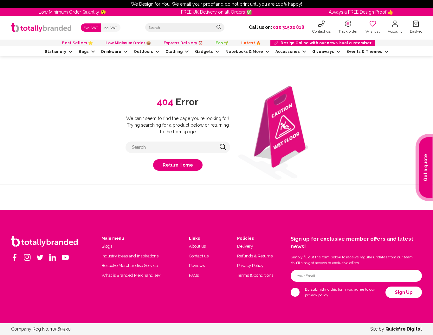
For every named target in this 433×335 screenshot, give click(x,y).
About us (197, 246)
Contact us (199, 256)
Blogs (106, 246)
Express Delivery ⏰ (183, 43)
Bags (84, 51)
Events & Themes (364, 51)
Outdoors (143, 51)
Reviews (197, 265)
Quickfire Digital (403, 329)
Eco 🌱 (222, 43)
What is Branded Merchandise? (130, 275)
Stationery (55, 51)
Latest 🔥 (251, 43)
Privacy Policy (250, 265)
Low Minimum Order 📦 (128, 43)
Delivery (245, 246)
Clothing (174, 51)
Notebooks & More (244, 51)
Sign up (403, 292)
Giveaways (323, 51)
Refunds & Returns (255, 256)
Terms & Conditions (255, 275)
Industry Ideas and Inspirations (129, 256)
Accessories (287, 51)
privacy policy (316, 295)
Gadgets (204, 51)
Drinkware (111, 51)
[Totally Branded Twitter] (39, 257)
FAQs (194, 275)
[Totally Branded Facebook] (14, 257)
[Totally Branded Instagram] (27, 257)
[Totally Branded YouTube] (65, 257)
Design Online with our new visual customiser (326, 43)
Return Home (178, 165)
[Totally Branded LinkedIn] (52, 257)
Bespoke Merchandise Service (129, 265)
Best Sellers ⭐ (77, 43)
